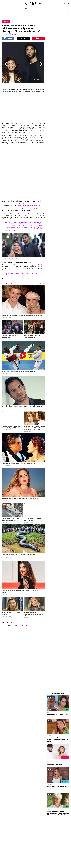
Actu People (65, 757)
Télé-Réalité (27, 9)
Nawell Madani (16, 124)
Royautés (36, 9)
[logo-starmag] (34, 3)
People (18, 9)
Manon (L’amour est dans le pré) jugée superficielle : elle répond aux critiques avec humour (57, 739)
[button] (57, 4)
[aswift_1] (35, 15)
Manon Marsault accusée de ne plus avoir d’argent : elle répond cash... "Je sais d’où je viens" (57, 788)
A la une (11, 9)
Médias (45, 9)
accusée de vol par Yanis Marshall (33, 265)
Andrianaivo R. (15, 34)
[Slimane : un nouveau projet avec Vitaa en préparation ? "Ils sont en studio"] (58, 751)
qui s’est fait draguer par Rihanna (27, 205)
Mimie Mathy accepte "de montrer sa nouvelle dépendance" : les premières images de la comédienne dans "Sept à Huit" (58, 813)
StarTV (52, 9)
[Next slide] (41, 64)
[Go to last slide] (5, 64)
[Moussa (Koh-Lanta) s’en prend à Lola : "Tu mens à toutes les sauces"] (58, 703)
